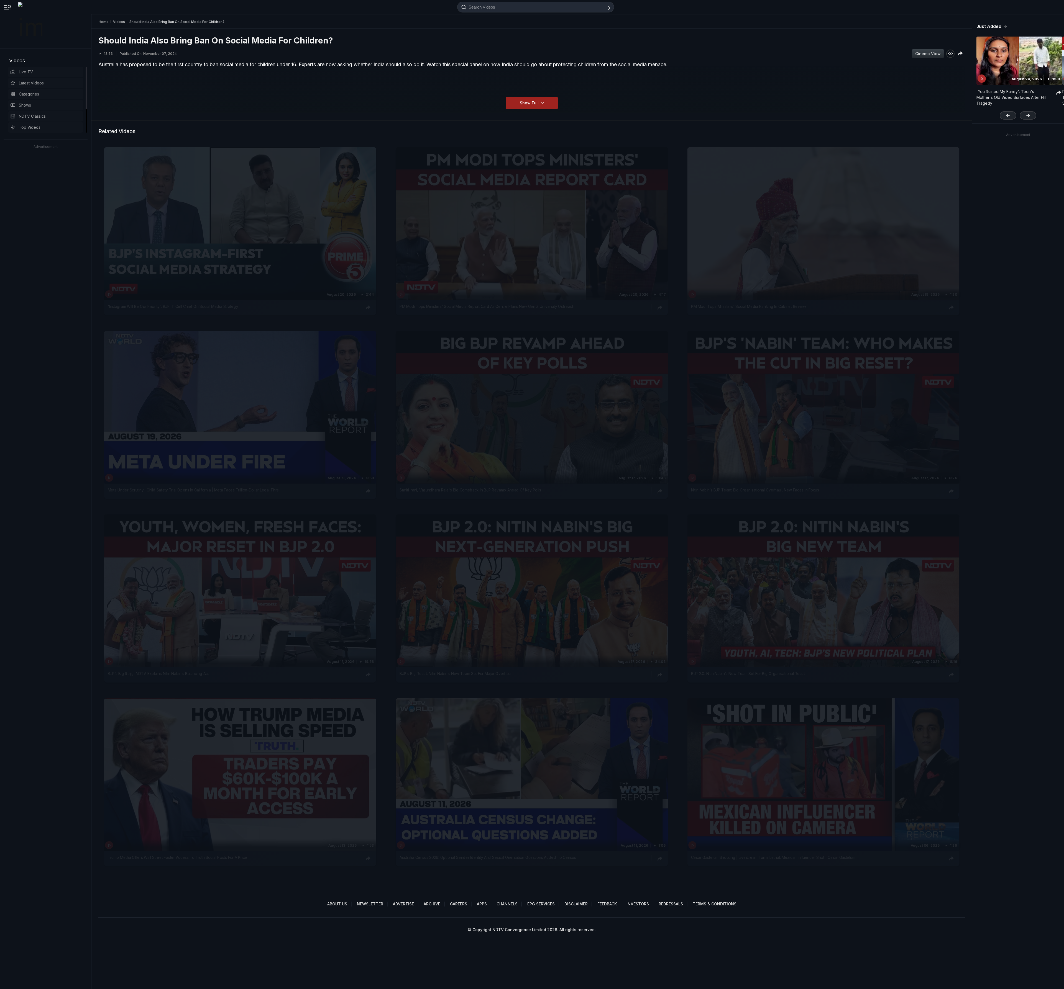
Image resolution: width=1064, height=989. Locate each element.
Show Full (530, 103)
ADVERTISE (403, 904)
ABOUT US (337, 904)
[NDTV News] (31, 24)
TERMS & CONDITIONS (714, 904)
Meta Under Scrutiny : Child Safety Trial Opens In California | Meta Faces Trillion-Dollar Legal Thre (193, 490)
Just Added (988, 26)
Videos (17, 60)
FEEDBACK (607, 904)
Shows (25, 105)
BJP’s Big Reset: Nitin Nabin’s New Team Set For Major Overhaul (455, 674)
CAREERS (458, 904)
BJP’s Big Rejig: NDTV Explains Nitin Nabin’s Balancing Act (158, 674)
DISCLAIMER (576, 904)
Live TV (26, 71)
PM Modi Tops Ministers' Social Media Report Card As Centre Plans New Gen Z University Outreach (487, 306)
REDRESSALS (671, 904)
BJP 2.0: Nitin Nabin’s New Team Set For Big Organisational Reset (748, 674)
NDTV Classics (32, 116)
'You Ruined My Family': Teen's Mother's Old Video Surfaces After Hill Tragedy (1011, 97)
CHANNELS (507, 904)
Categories (29, 94)
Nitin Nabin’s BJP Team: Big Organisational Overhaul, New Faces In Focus (755, 490)
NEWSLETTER (370, 904)
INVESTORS (637, 904)
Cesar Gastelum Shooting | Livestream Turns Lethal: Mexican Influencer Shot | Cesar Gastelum (773, 857)
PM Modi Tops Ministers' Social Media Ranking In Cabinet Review (748, 306)
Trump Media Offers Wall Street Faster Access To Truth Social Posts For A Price (177, 857)
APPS (482, 904)
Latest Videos (31, 83)
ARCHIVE (432, 904)
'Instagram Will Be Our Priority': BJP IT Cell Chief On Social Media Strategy (173, 306)
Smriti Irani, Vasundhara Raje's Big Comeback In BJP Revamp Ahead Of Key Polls (470, 490)
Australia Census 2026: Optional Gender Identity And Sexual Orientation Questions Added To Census (488, 857)
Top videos (29, 127)
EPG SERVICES (541, 904)
